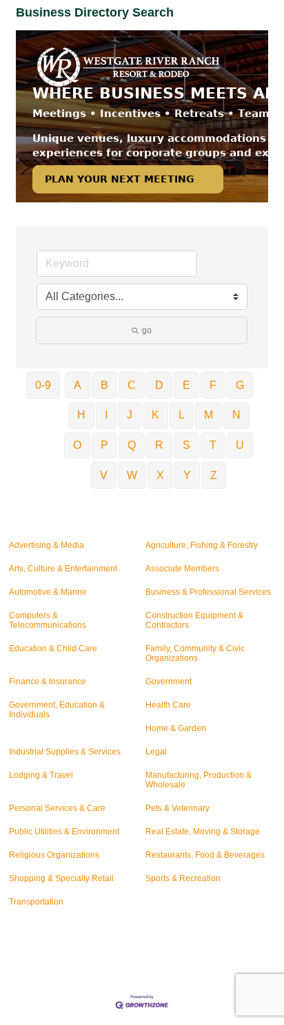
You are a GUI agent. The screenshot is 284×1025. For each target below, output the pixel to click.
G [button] (240, 385)
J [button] (129, 415)
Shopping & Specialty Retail (61, 878)
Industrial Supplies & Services (65, 752)
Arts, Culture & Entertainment (63, 568)
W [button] (132, 475)
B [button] (104, 385)
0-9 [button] (43, 385)
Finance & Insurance (47, 681)
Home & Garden (175, 728)
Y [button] (187, 475)
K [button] (155, 415)
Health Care (168, 705)
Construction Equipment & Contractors (194, 620)
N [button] (236, 415)
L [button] (182, 415)
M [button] (208, 415)
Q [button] (132, 445)
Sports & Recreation (183, 878)
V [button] (104, 475)
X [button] (160, 475)
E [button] (186, 385)
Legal (156, 752)
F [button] (213, 385)
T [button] (213, 445)
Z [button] (213, 475)
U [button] (240, 445)
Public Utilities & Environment (64, 831)
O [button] (77, 445)
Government (168, 681)
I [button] (106, 415)
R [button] (159, 445)
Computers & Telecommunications (47, 620)
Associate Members (182, 568)
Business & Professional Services (208, 592)
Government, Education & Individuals (57, 709)
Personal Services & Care (57, 808)
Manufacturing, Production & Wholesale (198, 780)
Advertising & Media (46, 545)
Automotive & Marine (48, 592)
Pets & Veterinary (177, 808)
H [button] (81, 415)
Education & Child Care (53, 648)
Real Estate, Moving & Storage (202, 831)
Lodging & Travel (41, 775)
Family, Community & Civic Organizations (195, 653)
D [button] (159, 385)
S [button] (186, 445)
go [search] (147, 330)
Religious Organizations (54, 855)
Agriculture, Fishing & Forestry (201, 545)
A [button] (77, 385)
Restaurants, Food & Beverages (205, 855)
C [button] (132, 385)
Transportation (36, 902)
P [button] (104, 445)
